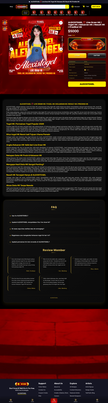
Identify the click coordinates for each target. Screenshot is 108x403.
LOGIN (77, 55)
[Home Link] (21, 6)
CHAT (97, 401)
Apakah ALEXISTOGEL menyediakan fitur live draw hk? (31, 222)
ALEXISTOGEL (87, 84)
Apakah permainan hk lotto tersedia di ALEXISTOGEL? (31, 242)
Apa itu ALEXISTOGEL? (20, 216)
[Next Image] (61, 49)
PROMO (11, 401)
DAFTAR (97, 55)
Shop (11, 6)
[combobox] (47, 7)
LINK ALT (76, 401)
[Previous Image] (12, 49)
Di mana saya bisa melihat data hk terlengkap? (28, 229)
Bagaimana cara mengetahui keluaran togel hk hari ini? (31, 235)
